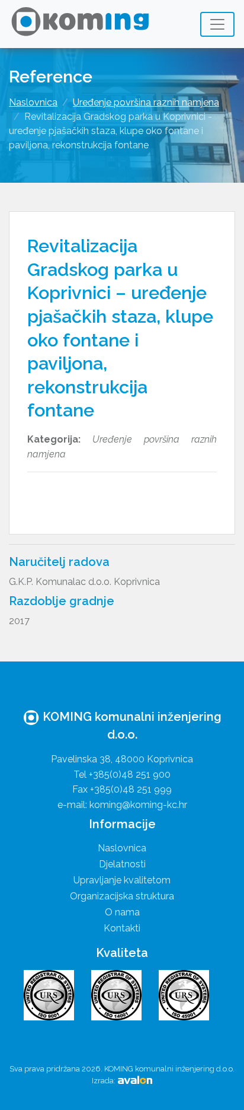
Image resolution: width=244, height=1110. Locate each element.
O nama (122, 912)
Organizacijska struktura (122, 896)
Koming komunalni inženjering (83, 24)
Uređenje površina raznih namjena (146, 102)
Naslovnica (33, 102)
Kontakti (122, 928)
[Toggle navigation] (217, 24)
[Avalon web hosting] (135, 1080)
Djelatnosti (122, 864)
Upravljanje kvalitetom (122, 880)
